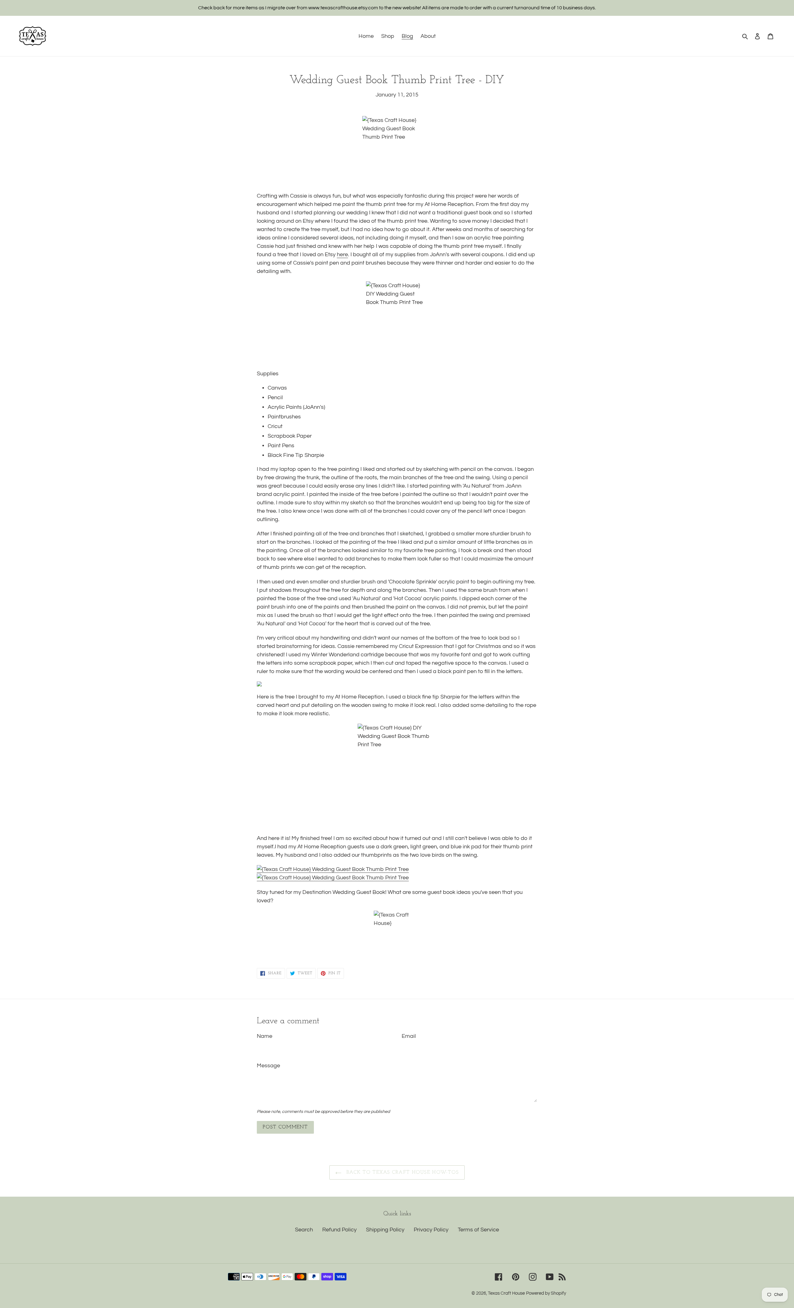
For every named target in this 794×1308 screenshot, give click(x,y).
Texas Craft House (506, 1293)
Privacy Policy (431, 1230)
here (342, 254)
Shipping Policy (385, 1230)
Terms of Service (478, 1230)
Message (268, 1066)
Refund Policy (339, 1230)
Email (409, 1036)
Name (264, 1036)
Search (304, 1230)
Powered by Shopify (546, 1293)
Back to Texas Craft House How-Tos (402, 1172)
